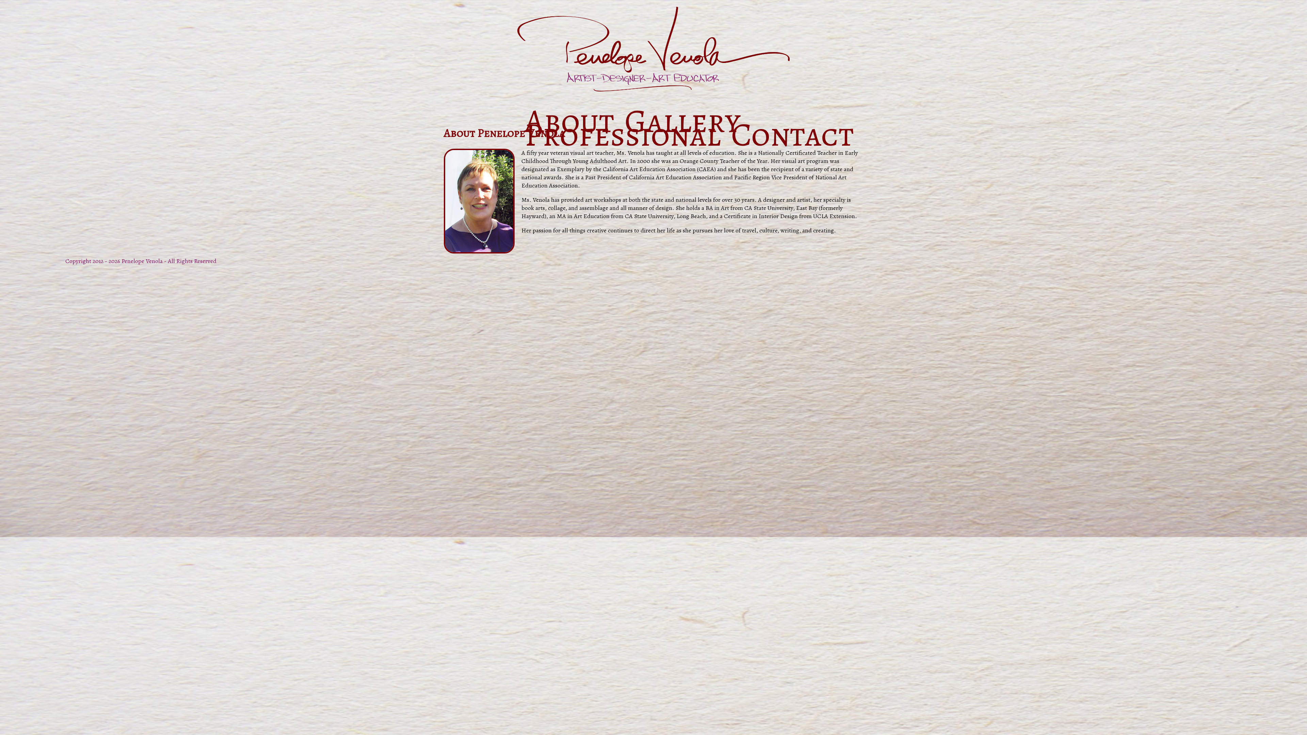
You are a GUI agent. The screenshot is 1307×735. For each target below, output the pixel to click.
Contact (792, 134)
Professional (623, 134)
